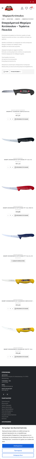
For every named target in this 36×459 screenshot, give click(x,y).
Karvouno (4, 418)
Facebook (3, 394)
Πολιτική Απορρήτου (7, 411)
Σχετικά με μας (6, 401)
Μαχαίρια (13, 110)
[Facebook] (30, 2)
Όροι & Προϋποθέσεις (7, 409)
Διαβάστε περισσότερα (19, 261)
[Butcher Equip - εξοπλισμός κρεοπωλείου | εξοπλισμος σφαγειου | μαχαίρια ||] (8, 8)
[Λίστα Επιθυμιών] (26, 8)
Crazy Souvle (5, 416)
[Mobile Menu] (3, 8)
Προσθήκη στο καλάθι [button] (22, 119)
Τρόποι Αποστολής (7, 407)
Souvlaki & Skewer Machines (9, 414)
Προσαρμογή (18, 450)
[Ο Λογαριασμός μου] (22, 8)
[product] (18, 92)
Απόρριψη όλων (18, 455)
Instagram (7, 394)
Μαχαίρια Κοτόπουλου (20, 110)
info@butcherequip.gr (7, 386)
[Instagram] (33, 2)
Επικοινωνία (5, 403)
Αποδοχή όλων (18, 446)
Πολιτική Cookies (6, 413)
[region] (18, 442)
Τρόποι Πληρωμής (6, 405)
